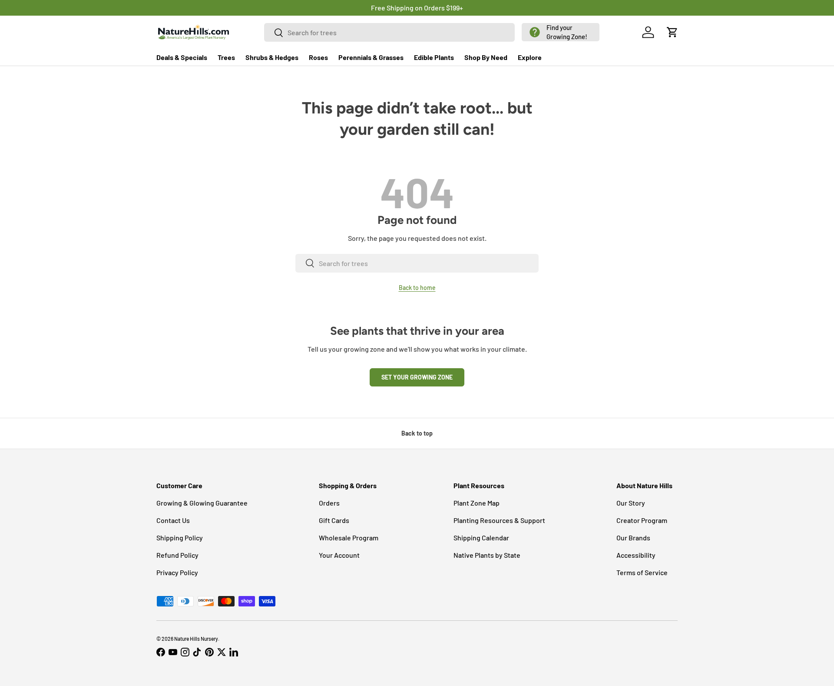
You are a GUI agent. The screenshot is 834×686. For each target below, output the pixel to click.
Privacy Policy (177, 572)
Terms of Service (642, 572)
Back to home (417, 287)
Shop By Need (485, 57)
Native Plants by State (486, 555)
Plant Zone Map (476, 503)
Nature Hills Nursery (196, 639)
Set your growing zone (417, 377)
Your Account (339, 555)
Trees (226, 57)
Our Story (630, 503)
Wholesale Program (348, 537)
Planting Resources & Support (499, 520)
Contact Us (173, 520)
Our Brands (633, 537)
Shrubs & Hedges (271, 57)
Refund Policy (177, 555)
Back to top (417, 433)
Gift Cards (334, 520)
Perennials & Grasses (371, 57)
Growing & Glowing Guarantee (202, 503)
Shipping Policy (179, 537)
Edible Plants (434, 57)
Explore (530, 57)
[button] (560, 32)
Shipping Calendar (481, 537)
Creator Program (641, 520)
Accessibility (635, 555)
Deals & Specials (181, 57)
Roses (318, 57)
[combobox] (389, 32)
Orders (329, 503)
